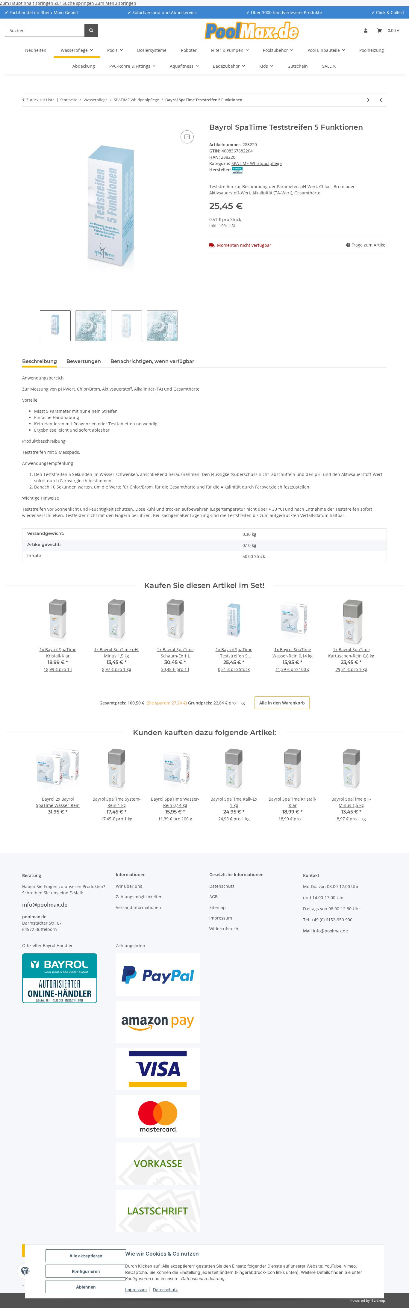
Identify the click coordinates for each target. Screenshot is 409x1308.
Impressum (136, 1289)
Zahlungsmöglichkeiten (139, 896)
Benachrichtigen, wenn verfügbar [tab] (152, 361)
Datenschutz (165, 1289)
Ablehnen (86, 1286)
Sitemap (217, 907)
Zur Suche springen (74, 3)
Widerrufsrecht (224, 929)
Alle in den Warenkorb (282, 703)
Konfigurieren (86, 1271)
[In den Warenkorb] (27, 120)
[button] (365, 30)
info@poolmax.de (44, 904)
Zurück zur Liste (40, 99)
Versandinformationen (138, 907)
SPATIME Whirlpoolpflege (256, 163)
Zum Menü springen (115, 3)
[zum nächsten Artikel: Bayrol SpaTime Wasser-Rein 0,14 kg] (368, 99)
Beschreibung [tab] (39, 361)
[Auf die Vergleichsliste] (187, 136)
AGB (213, 896)
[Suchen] (91, 30)
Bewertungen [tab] (83, 361)
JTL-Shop (378, 1300)
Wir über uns (129, 886)
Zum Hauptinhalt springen (27, 3)
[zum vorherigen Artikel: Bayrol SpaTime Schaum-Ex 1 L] (381, 99)
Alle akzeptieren (85, 1255)
